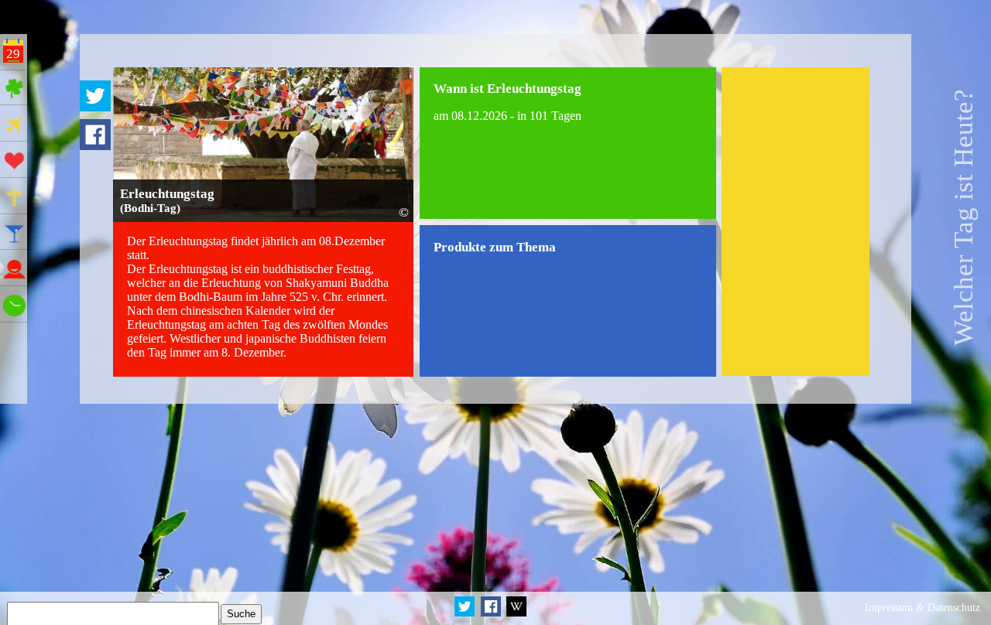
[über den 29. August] (516, 614)
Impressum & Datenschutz (922, 607)
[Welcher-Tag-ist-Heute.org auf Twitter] (465, 614)
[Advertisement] (795, 221)
